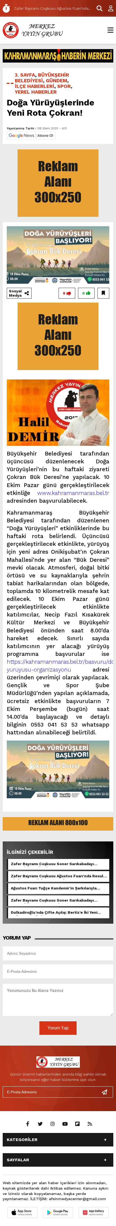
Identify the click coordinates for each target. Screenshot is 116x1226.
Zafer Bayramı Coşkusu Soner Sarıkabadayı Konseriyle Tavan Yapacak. (52, 900)
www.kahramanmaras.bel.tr (73, 493)
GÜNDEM (56, 80)
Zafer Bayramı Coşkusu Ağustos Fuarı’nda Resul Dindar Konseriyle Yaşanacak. (57, 876)
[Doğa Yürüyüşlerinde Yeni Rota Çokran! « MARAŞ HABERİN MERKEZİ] (34, 29)
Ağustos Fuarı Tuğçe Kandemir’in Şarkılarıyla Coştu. (54, 888)
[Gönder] (106, 1092)
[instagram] (52, 1124)
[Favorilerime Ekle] (103, 293)
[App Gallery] (94, 1212)
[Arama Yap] (97, 8)
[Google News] (31, 135)
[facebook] (28, 1124)
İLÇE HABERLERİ (34, 86)
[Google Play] (58, 1212)
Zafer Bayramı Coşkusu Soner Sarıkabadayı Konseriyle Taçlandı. (52, 864)
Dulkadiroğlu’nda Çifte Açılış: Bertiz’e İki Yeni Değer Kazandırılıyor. (54, 913)
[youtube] (65, 1124)
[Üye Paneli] (108, 8)
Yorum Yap (58, 1028)
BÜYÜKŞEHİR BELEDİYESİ (42, 77)
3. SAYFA (25, 75)
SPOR (64, 86)
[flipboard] (77, 1124)
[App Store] (22, 1212)
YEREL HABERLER (36, 92)
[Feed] (90, 1124)
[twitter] (40, 1124)
